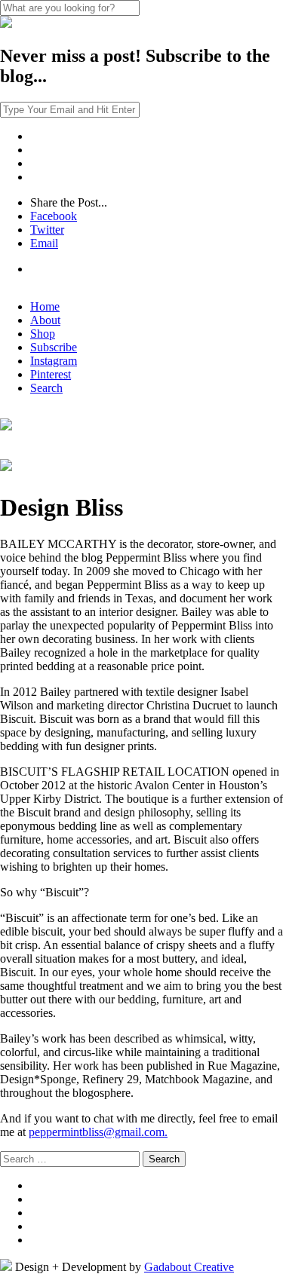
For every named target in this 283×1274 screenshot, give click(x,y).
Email (44, 243)
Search (46, 387)
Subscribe (53, 347)
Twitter (47, 229)
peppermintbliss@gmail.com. (98, 1131)
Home (45, 306)
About (45, 320)
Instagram (53, 360)
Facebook (53, 216)
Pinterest (50, 374)
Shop (42, 333)
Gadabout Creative (189, 1266)
